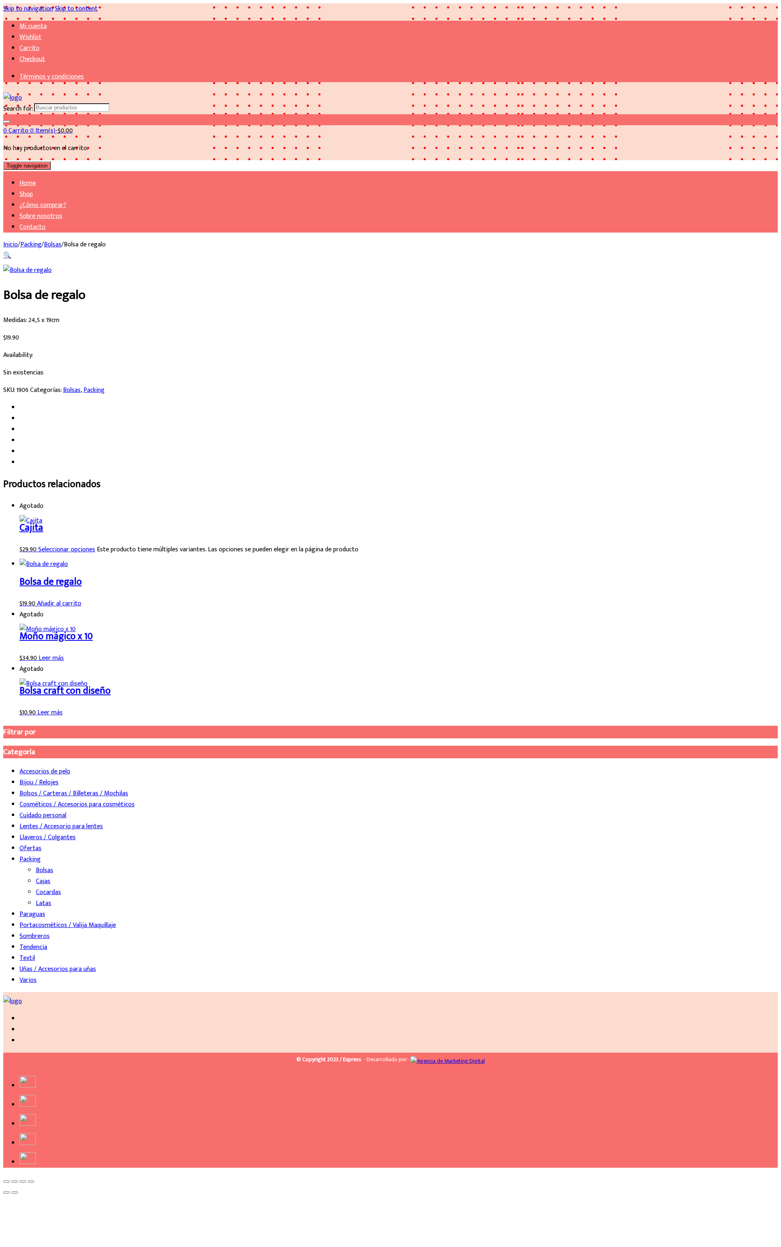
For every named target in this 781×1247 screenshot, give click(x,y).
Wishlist (30, 37)
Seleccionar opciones (66, 549)
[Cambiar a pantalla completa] (14, 1181)
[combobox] (71, 107)
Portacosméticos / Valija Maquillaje (68, 925)
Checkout (32, 59)
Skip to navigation (28, 8)
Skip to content (76, 8)
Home (28, 183)
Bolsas (52, 244)
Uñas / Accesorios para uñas (58, 969)
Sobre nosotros (41, 216)
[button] (7, 255)
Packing (30, 244)
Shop (26, 194)
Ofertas (30, 848)
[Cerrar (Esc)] (31, 1181)
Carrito (29, 48)
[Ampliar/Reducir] (6, 1181)
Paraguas (32, 914)
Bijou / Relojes (39, 782)
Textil (27, 958)
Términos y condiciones (52, 76)
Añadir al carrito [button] (59, 603)
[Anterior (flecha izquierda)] (6, 1192)
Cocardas (48, 892)
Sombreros (35, 936)
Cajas (43, 881)
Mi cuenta (33, 26)
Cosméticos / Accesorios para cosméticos (77, 804)
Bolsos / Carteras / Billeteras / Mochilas (74, 793)
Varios (28, 980)
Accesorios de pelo (45, 771)
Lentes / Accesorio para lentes (61, 826)
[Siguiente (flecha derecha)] (14, 1192)
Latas (43, 903)
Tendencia (33, 947)
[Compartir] (23, 1181)
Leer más (51, 658)
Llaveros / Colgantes (48, 837)
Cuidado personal (43, 815)
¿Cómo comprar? (43, 205)
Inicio (10, 244)
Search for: (18, 108)
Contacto (33, 227)
